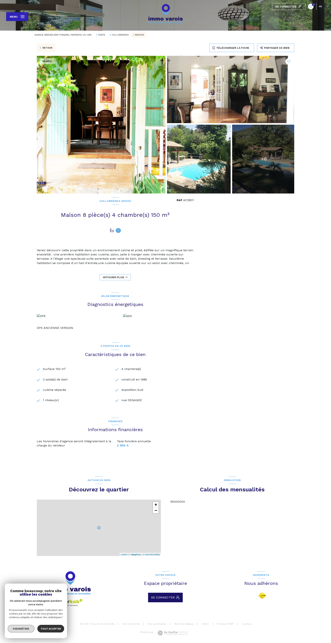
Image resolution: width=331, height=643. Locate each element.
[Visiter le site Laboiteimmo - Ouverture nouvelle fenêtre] (173, 633)
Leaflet (124, 554)
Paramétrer (21, 628)
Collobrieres (120, 35)
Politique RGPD (225, 624)
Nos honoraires (131, 624)
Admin (205, 624)
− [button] (156, 510)
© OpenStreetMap (151, 554)
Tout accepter (51, 628)
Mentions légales (184, 624)
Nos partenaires (157, 624)
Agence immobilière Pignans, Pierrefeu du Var (63, 34)
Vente (101, 35)
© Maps (135, 554)
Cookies (246, 624)
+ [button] (156, 504)
